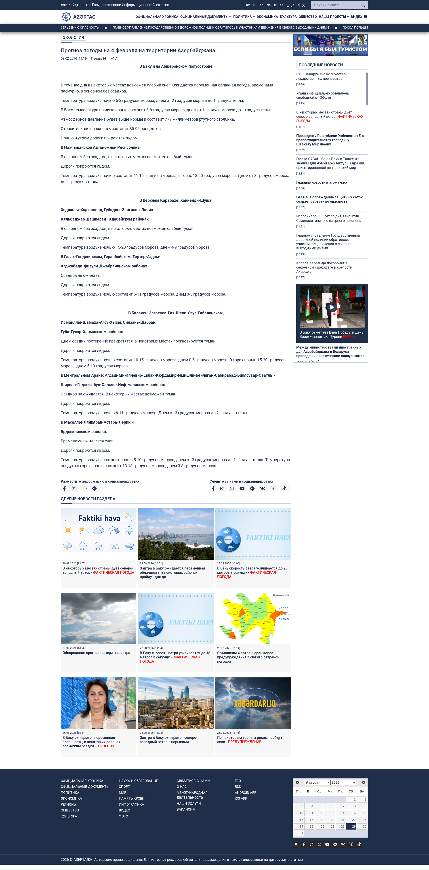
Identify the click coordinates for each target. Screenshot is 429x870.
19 (322, 820)
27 (332, 826)
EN (261, 5)
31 (301, 833)
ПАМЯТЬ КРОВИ (132, 798)
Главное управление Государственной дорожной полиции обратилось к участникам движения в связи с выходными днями (194, 27)
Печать (97, 59)
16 (364, 813)
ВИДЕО (356, 17)
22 (354, 820)
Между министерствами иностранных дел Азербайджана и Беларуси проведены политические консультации (330, 351)
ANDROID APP (245, 793)
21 (343, 820)
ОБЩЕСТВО (308, 17)
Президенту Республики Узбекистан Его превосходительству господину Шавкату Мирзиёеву (330, 140)
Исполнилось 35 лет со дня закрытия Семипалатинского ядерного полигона (328, 218)
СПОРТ (124, 787)
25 (311, 826)
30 (364, 826)
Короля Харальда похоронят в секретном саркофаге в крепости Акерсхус (324, 267)
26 (322, 826)
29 (354, 826)
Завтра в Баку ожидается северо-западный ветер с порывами (168, 740)
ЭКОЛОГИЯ (73, 37)
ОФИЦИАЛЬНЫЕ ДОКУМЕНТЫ (204, 17)
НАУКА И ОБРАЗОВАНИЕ (138, 781)
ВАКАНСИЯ (186, 809)
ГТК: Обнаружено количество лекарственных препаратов (321, 76)
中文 (301, 5)
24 (301, 826)
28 (343, 826)
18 (311, 820)
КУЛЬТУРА (288, 17)
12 (322, 813)
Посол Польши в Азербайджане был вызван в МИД (359, 27)
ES (281, 5)
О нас (182, 787)
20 (332, 820)
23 (364, 820)
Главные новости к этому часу (322, 182)
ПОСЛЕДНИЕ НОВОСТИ (321, 65)
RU (254, 5)
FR (275, 5)
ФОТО (123, 816)
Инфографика (131, 805)
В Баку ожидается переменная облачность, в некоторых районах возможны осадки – (91, 742)
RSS (238, 787)
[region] (332, 217)
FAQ (238, 781)
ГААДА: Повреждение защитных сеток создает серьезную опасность (329, 199)
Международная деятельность (192, 795)
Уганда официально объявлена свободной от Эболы (322, 95)
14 (343, 813)
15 (354, 813)
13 (332, 813)
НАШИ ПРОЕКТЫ (333, 17)
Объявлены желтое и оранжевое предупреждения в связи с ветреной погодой (248, 657)
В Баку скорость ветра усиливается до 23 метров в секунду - (252, 572)
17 (301, 820)
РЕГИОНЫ (69, 805)
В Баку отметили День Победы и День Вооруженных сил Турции (332, 334)
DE (269, 5)
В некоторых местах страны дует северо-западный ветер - (98, 570)
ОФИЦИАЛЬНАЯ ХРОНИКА (157, 17)
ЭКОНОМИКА (267, 17)
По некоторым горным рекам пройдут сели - (249, 740)
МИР (122, 793)
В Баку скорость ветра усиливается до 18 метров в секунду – (175, 657)
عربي (291, 5)
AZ (248, 5)
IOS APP (241, 798)
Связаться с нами (193, 781)
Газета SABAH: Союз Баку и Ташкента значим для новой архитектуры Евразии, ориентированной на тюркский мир (330, 163)
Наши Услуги (189, 804)
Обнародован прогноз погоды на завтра (96, 653)
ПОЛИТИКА (243, 17)
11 (311, 813)
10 (301, 813)
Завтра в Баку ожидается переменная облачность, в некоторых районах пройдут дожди (172, 572)
